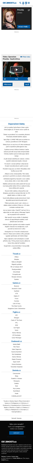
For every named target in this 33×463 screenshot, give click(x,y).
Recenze (16, 286)
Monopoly (17, 381)
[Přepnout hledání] (20, 3)
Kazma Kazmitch (16, 352)
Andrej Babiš (16, 344)
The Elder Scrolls (16, 306)
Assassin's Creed (16, 288)
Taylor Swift (16, 362)
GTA (16, 293)
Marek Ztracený (16, 359)
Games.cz (16, 283)
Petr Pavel (16, 347)
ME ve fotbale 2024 (16, 267)
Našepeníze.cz (15, 409)
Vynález (16, 279)
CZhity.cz (7, 409)
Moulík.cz (12, 407)
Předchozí (7, 84)
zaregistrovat (19, 426)
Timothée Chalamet (17, 367)
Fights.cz (16, 312)
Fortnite (16, 301)
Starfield (16, 291)
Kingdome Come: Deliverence (16, 308)
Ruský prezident (16, 269)
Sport (16, 401)
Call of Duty (16, 303)
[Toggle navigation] (28, 3)
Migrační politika (16, 264)
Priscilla (20, 10)
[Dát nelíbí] (24, 79)
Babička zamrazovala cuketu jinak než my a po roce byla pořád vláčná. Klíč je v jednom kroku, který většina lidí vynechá (16, 186)
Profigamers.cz (15, 403)
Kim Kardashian (16, 354)
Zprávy (12, 401)
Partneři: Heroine (16, 418)
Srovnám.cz (24, 409)
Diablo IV (16, 296)
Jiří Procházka (16, 335)
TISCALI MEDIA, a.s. (17, 458)
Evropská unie (16, 274)
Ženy (20, 401)
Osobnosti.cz (16, 341)
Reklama (3, 456)
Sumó (16, 330)
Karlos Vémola (16, 333)
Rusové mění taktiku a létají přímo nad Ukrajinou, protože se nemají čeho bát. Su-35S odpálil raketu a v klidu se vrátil (16, 193)
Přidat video (26, 57)
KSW (16, 325)
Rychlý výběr (23, 27)
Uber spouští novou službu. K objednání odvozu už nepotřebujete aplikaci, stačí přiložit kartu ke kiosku (16, 219)
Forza (16, 298)
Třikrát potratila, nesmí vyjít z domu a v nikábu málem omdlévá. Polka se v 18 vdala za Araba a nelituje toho (16, 205)
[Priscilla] (9, 18)
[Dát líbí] (9, 79)
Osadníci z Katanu (16, 378)
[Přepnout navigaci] (23, 3)
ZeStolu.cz (24, 403)
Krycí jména (16, 388)
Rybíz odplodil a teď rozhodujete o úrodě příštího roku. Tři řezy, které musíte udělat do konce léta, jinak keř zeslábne (16, 241)
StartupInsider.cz (16, 412)
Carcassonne (16, 373)
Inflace (16, 257)
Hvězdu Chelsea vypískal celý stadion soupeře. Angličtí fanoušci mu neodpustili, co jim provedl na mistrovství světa (16, 227)
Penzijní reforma (16, 277)
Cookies (9, 456)
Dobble (16, 383)
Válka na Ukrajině (16, 262)
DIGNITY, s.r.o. (5, 460)
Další (27, 84)
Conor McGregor (16, 338)
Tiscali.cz (16, 253)
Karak (16, 393)
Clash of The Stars (16, 320)
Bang (16, 376)
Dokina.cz (25, 407)
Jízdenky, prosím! (16, 396)
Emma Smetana (16, 364)
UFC (16, 315)
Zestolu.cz (16, 370)
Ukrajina (16, 259)
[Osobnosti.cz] (9, 3)
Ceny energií (16, 272)
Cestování (26, 401)
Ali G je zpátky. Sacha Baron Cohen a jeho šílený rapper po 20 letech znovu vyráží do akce (16, 129)
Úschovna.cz (25, 405)
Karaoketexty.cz (16, 405)
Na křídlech (16, 391)
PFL (16, 323)
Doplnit (16, 433)
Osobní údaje (15, 456)
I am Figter (16, 328)
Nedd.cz (6, 407)
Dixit (16, 386)
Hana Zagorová (16, 349)
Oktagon (16, 318)
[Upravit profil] (28, 10)
